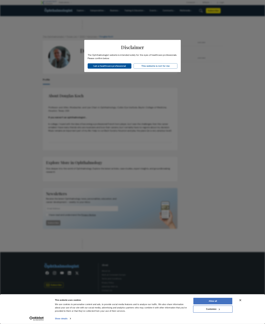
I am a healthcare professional (109, 65)
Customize (211, 309)
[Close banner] (240, 300)
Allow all (213, 301)
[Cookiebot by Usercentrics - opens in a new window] (37, 319)
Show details (61, 318)
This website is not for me (155, 65)
